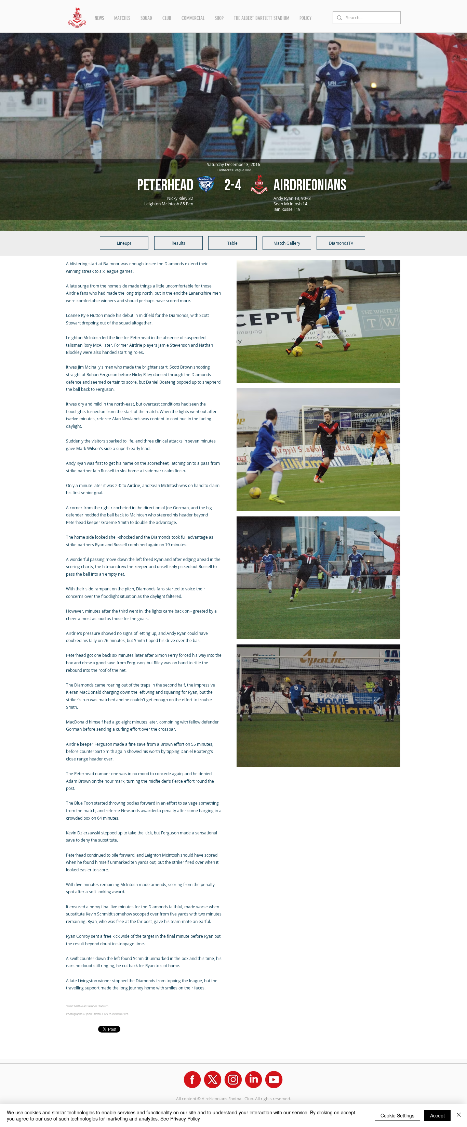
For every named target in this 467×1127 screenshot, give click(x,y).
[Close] (459, 1115)
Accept (437, 1115)
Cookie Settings (397, 1115)
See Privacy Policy (180, 1118)
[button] (99, 18)
